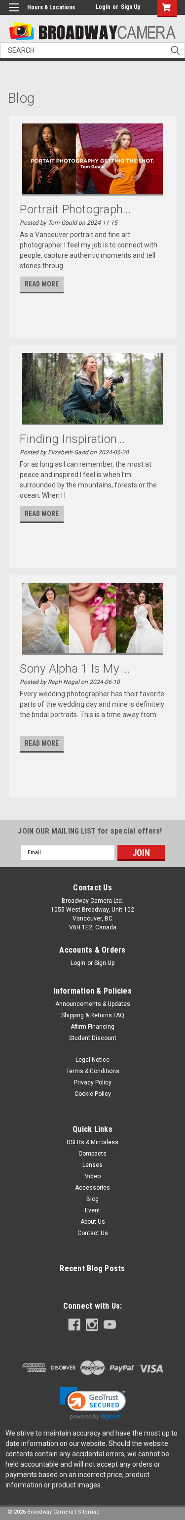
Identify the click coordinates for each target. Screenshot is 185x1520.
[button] (92, 1403)
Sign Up (131, 6)
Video (93, 1176)
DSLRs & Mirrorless (92, 1142)
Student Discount (92, 1038)
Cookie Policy (92, 1093)
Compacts (92, 1153)
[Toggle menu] (13, 13)
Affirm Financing (92, 1026)
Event (92, 1210)
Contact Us (92, 1233)
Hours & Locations (51, 7)
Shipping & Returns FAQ (92, 1015)
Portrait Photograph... (75, 209)
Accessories (92, 1187)
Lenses (92, 1164)
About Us (92, 1221)
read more (42, 284)
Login (103, 6)
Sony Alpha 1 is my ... (75, 669)
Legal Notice (92, 1059)
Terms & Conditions (92, 1071)
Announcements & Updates (92, 1003)
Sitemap (89, 1512)
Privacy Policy (92, 1082)
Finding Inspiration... (72, 439)
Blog (92, 1199)
